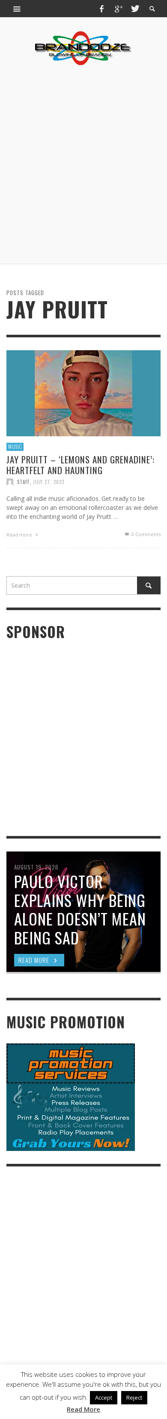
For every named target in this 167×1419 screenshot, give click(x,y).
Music (15, 446)
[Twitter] (134, 8)
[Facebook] (102, 8)
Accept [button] (103, 1397)
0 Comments (145, 534)
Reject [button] (134, 1397)
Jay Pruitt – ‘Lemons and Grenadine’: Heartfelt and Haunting (80, 464)
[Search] (17, 8)
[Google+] (118, 8)
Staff (23, 481)
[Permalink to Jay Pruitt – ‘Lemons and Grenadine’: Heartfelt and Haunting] (83, 393)
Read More (83, 1409)
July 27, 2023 (48, 481)
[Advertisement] (83, 165)
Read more (19, 534)
